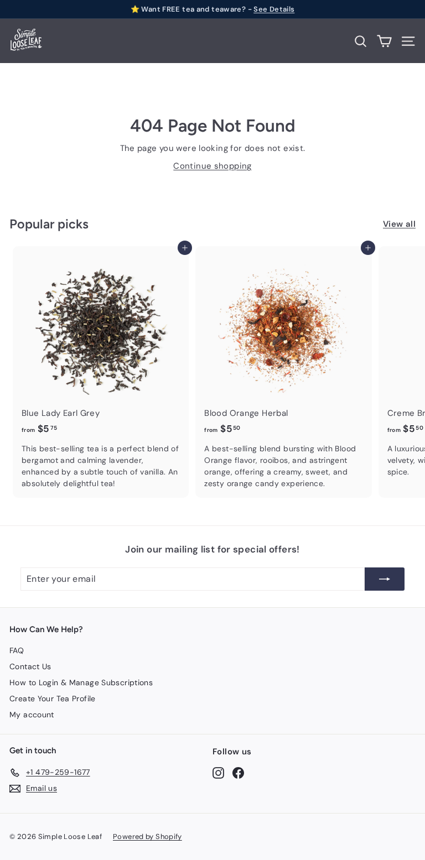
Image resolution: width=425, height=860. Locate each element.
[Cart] (384, 41)
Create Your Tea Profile (52, 698)
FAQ (16, 650)
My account (31, 715)
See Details (273, 9)
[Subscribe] (385, 579)
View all (399, 224)
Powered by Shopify (147, 836)
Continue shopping (212, 165)
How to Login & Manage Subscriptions (81, 682)
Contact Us (30, 666)
